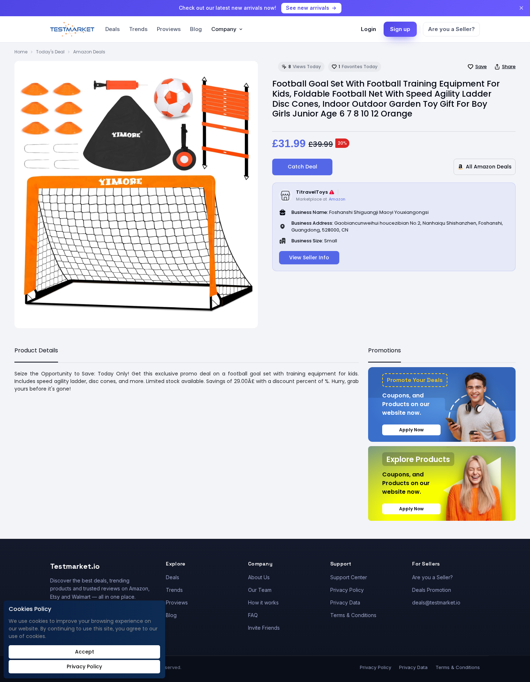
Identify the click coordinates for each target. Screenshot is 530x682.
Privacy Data (345, 602)
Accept (84, 651)
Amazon (337, 199)
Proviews (169, 29)
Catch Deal (302, 166)
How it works (263, 602)
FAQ (253, 615)
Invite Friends (264, 628)
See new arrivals (307, 8)
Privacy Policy (347, 590)
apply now (411, 430)
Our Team (259, 590)
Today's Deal (50, 52)
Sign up (400, 29)
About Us (259, 577)
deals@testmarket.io (436, 602)
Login (368, 29)
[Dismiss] (521, 8)
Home (20, 52)
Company (224, 29)
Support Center (348, 577)
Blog (196, 29)
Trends (138, 29)
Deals (112, 29)
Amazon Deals (89, 52)
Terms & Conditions (353, 615)
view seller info (309, 257)
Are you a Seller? (451, 29)
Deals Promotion (431, 590)
